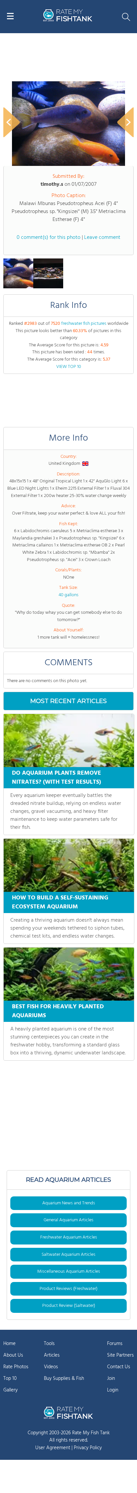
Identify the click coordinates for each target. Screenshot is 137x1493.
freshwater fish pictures (83, 323)
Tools (49, 1344)
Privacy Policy (88, 1448)
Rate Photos (15, 1367)
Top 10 (10, 1379)
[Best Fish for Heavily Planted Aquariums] (69, 974)
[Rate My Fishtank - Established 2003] (68, 1412)
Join (111, 1379)
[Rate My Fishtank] (68, 20)
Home (9, 1344)
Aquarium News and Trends (68, 1203)
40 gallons (68, 595)
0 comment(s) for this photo (48, 237)
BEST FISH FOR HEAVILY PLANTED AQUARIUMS (58, 1011)
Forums (114, 1344)
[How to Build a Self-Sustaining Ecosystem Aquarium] (69, 865)
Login (112, 1390)
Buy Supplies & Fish (64, 1379)
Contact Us (118, 1367)
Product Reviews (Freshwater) (68, 1289)
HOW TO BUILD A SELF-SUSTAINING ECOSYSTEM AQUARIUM (60, 902)
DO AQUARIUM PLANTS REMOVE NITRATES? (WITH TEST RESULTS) (56, 778)
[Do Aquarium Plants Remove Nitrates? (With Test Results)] (69, 740)
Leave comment (102, 237)
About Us (13, 1355)
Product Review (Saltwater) (68, 1306)
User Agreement (52, 1448)
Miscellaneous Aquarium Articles (68, 1271)
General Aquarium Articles (68, 1220)
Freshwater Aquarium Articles (68, 1237)
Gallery (10, 1390)
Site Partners (120, 1355)
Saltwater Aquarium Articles (68, 1254)
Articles (52, 1355)
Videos (51, 1367)
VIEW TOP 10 (68, 367)
